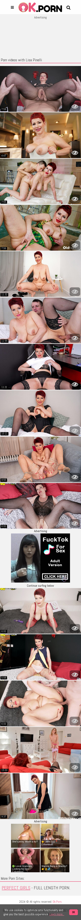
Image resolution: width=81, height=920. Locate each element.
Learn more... (56, 914)
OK (73, 912)
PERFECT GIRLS (16, 888)
